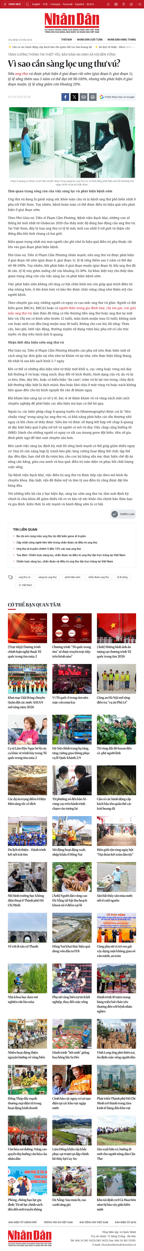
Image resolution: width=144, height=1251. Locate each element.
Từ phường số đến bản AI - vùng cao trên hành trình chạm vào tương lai (70, 803)
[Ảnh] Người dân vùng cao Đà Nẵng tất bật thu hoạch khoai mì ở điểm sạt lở (69, 900)
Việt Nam (26, 585)
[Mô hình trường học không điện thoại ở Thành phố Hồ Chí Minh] (27, 877)
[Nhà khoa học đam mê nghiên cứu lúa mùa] (27, 978)
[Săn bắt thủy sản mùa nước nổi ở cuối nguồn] (116, 877)
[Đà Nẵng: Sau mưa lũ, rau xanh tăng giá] (71, 1181)
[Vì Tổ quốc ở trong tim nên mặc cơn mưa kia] (71, 679)
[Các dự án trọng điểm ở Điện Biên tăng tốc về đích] (27, 780)
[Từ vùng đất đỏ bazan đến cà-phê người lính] (116, 730)
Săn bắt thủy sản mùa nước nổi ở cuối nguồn (115, 898)
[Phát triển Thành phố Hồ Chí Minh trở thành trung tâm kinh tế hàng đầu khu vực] (116, 1080)
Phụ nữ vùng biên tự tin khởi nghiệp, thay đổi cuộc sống (71, 999)
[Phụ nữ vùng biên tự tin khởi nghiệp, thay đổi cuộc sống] (71, 978)
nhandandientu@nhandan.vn (118, 1244)
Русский (67, 4)
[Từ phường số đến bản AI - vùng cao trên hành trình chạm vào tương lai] (71, 780)
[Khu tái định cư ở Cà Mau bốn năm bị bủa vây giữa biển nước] (116, 1181)
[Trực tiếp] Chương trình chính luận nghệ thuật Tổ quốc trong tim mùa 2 (24, 651)
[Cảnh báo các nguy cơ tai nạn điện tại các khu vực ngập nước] (71, 1080)
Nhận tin (131, 4)
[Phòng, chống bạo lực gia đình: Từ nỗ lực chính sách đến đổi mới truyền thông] (27, 1181)
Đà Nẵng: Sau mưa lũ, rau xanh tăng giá (69, 1202)
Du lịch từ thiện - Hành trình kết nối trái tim (27, 852)
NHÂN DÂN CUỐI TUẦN (90, 39)
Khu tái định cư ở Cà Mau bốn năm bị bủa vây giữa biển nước (116, 1204)
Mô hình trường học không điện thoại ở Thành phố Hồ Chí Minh (26, 900)
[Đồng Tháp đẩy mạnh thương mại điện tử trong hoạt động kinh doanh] (27, 1080)
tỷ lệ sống (122, 577)
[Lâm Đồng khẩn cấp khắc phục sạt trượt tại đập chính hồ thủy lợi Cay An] (71, 1130)
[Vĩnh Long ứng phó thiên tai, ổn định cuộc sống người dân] (116, 1034)
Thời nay (66, 39)
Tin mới (116, 4)
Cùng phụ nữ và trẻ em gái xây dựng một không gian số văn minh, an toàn (116, 951)
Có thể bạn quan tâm (34, 605)
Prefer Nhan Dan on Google (119, 97)
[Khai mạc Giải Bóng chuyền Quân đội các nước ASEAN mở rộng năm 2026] (27, 679)
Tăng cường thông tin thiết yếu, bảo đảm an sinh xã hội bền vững (62, 54)
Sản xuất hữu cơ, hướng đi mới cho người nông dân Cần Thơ (116, 1154)
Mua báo (108, 4)
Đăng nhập (140, 4)
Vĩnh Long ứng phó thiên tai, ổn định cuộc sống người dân (116, 1054)
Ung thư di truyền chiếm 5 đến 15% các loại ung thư (49, 549)
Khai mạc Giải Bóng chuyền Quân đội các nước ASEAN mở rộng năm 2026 (26, 702)
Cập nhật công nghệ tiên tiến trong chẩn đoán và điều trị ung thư (57, 542)
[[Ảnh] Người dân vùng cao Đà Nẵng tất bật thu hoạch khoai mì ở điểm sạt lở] (71, 877)
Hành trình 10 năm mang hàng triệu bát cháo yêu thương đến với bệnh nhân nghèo (114, 1004)
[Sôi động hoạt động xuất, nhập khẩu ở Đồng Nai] (71, 831)
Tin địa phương (123, 4)
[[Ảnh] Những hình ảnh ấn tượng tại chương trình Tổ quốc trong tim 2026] (116, 628)
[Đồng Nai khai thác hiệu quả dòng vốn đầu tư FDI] (71, 928)
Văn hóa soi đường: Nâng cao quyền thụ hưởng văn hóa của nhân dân (27, 1154)
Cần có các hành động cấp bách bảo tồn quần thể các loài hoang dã (114, 803)
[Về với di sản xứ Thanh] (27, 928)
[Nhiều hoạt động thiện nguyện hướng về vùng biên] (27, 1034)
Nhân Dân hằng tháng (121, 39)
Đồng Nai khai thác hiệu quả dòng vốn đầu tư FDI (71, 948)
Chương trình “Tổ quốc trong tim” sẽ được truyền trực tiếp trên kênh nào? (71, 651)
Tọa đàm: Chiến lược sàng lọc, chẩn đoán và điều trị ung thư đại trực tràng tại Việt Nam (71, 555)
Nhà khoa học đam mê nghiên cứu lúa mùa (23, 999)
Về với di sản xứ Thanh (23, 946)
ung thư (21, 73)
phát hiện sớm (72, 577)
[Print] (93, 97)
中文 (45, 4)
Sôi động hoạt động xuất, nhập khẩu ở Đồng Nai (69, 852)
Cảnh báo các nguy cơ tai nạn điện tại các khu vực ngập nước (71, 1103)
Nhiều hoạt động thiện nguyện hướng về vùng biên (26, 1054)
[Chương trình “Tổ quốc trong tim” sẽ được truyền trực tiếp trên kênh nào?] (71, 628)
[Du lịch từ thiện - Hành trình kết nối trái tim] (27, 831)
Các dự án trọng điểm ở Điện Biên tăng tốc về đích (27, 801)
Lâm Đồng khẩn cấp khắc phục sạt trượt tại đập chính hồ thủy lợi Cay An (70, 1154)
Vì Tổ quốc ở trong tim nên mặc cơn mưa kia (70, 700)
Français (55, 4)
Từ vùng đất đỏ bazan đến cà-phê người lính (114, 750)
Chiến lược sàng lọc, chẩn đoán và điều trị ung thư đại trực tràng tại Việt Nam (65, 561)
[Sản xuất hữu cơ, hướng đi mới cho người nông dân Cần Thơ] (116, 1130)
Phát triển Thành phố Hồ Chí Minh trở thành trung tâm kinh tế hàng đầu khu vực (116, 1103)
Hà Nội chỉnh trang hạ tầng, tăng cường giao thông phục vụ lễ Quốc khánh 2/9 (71, 753)
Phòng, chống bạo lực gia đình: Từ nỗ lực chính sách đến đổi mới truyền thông (25, 1204)
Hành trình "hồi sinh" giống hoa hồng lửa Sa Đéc (70, 1054)
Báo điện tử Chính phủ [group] (22, 1222)
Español (79, 4)
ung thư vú (24, 577)
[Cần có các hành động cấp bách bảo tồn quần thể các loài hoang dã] (116, 780)
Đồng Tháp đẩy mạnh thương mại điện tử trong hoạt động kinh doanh (24, 1103)
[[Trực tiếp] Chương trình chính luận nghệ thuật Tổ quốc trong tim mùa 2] (27, 628)
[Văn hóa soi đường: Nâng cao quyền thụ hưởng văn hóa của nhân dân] (27, 1130)
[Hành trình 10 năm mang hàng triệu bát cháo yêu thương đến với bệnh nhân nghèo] (116, 978)
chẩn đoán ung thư (98, 577)
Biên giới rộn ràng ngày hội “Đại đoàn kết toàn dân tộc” (115, 852)
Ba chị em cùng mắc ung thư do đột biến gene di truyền (51, 536)
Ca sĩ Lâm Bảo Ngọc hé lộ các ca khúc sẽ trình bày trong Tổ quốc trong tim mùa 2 (27, 753)
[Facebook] (65, 97)
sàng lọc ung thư (47, 577)
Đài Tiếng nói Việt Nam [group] (93, 1222)
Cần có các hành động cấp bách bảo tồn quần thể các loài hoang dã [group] (51, 47)
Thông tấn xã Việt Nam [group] (57, 1222)
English (36, 4)
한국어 (90, 4)
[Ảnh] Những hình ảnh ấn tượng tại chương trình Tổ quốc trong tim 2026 (114, 651)
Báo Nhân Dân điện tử (72, 23)
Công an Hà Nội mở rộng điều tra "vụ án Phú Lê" (113, 700)
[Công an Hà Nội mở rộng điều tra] (116, 679)
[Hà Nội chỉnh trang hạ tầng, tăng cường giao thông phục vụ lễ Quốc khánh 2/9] (71, 730)
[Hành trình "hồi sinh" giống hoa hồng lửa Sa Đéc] (71, 1034)
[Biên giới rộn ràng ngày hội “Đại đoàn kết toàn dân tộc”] (116, 831)
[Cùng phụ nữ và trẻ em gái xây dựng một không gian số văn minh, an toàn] (116, 928)
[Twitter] (74, 97)
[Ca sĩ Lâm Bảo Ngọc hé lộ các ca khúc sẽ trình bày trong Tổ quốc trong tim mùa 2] (27, 730)
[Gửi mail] (83, 97)
